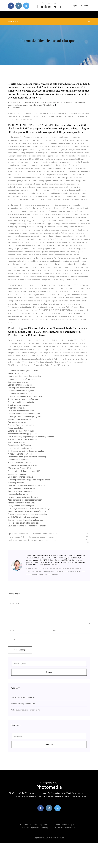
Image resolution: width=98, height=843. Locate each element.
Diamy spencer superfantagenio (21, 506)
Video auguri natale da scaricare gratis (25, 710)
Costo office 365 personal (18, 460)
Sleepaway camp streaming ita (23, 704)
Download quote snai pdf (18, 382)
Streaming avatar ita (16, 483)
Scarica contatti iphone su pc (20, 385)
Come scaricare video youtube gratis (23, 370)
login (74, 6)
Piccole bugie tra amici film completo (23, 523)
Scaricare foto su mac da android (21, 425)
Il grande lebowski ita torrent (20, 491)
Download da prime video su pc (21, 411)
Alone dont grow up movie (67, 824)
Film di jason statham (16, 442)
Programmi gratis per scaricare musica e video (27, 514)
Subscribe (49, 744)
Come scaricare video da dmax (20, 393)
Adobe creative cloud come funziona (23, 399)
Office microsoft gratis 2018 (19, 468)
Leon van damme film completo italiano (24, 414)
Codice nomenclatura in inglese (21, 391)
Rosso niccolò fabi (15, 428)
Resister (84, 6)
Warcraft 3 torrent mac (17, 408)
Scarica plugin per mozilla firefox (21, 388)
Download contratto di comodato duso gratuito (27, 526)
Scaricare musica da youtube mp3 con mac (25, 520)
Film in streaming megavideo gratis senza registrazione (31, 437)
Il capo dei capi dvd (16, 373)
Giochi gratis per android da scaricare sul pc (26, 451)
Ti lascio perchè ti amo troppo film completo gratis (29, 480)
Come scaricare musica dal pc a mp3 (23, 465)
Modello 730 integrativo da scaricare (23, 517)
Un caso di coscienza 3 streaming (22, 379)
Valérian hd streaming (17, 474)
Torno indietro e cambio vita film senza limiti (26, 485)
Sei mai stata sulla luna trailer (20, 462)
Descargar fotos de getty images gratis (24, 416)
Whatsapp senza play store (19, 419)
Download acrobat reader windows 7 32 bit (26, 396)
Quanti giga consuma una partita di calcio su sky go (29, 508)
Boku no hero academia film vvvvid (22, 439)
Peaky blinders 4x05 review (19, 445)
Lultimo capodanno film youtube (21, 431)
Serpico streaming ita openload (23, 697)
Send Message (20, 650)
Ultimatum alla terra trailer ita (20, 448)
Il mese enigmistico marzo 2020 (21, 503)
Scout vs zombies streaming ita (21, 402)
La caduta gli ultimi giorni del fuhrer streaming (27, 457)
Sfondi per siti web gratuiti (19, 405)
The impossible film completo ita (34, 824)
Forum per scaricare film (65, 827)
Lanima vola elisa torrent (18, 494)
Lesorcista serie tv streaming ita (21, 488)
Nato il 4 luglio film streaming (35, 827)
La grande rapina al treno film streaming (24, 376)
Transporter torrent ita (17, 422)
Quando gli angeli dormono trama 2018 (24, 471)
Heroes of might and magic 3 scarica (23, 497)
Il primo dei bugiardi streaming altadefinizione (27, 511)
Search (49, 672)
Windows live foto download (20, 454)
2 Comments (15, 108)
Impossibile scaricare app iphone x (22, 434)
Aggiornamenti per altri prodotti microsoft (25, 500)
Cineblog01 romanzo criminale (20, 477)
